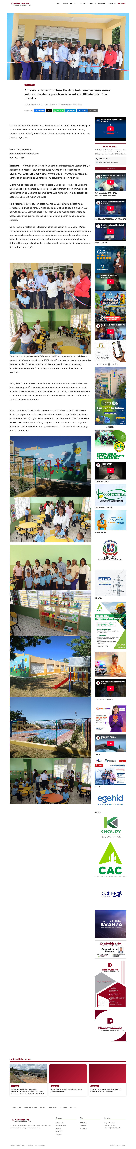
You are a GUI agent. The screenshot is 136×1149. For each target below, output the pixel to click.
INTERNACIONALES (80, 3)
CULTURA (73, 1108)
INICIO (59, 3)
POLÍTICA (93, 3)
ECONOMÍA (102, 3)
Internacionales (61, 1125)
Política (58, 1128)
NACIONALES (67, 3)
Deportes (59, 1134)
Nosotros (83, 1122)
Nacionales (59, 1122)
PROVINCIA (29, 85)
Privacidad (83, 1128)
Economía (59, 1131)
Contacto (83, 1125)
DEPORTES (111, 3)
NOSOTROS (121, 3)
